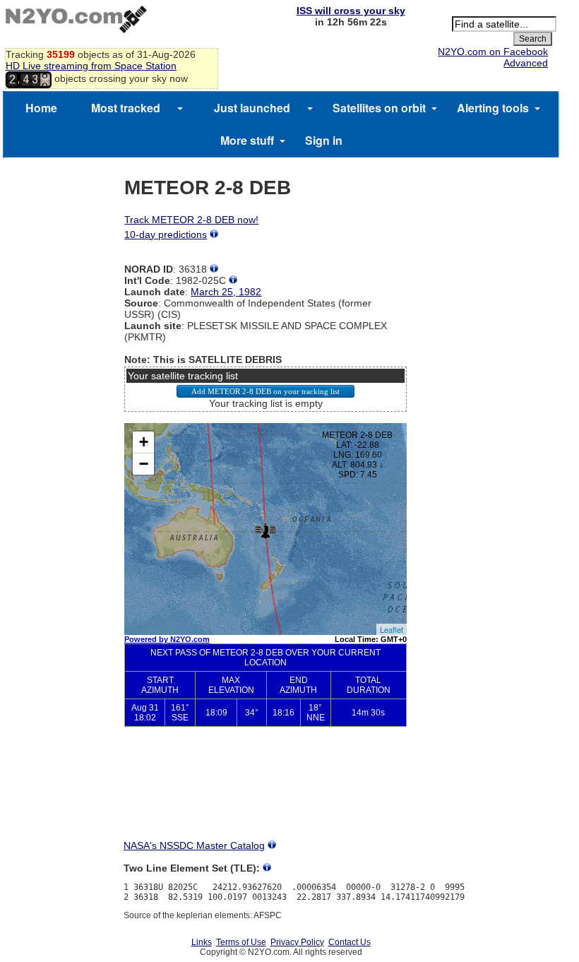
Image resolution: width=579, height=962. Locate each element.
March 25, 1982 (226, 291)
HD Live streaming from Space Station (91, 65)
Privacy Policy (297, 942)
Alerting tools (493, 108)
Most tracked (125, 108)
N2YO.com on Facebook (493, 51)
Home (41, 108)
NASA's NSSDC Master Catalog (194, 845)
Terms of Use (241, 942)
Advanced (525, 63)
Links (201, 942)
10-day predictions (165, 234)
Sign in (323, 140)
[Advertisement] (265, 789)
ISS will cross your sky (351, 10)
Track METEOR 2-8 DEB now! (191, 219)
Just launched (252, 108)
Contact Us (349, 942)
